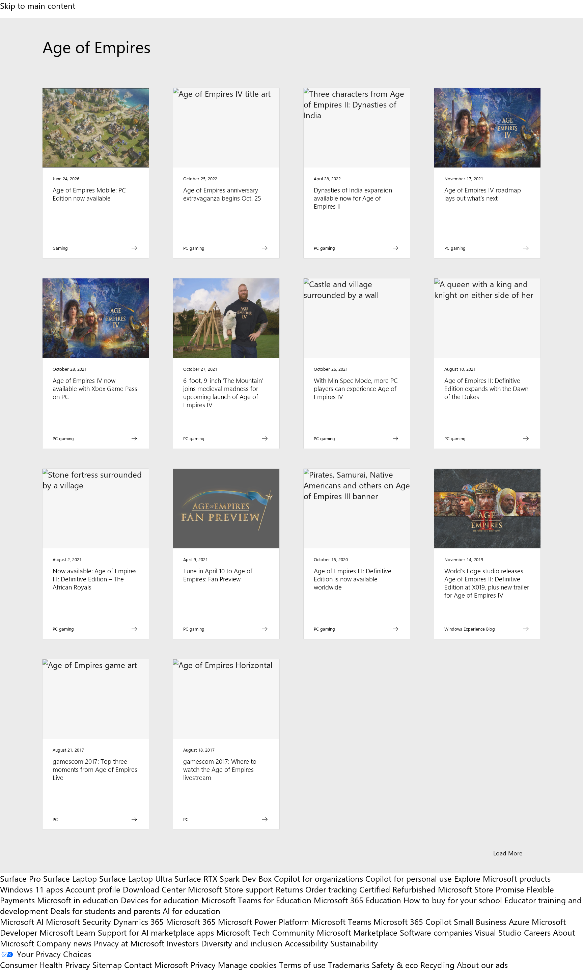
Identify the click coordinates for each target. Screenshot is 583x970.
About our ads (482, 964)
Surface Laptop (70, 878)
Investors (183, 943)
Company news (63, 943)
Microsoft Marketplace (357, 932)
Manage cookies (247, 964)
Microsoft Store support (230, 889)
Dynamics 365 (138, 921)
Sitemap (107, 964)
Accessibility (306, 943)
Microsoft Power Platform (263, 921)
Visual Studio (498, 932)
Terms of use (302, 964)
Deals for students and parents (105, 910)
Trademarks (348, 964)
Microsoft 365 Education (357, 900)
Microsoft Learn (67, 932)
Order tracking (331, 889)
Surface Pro (20, 878)
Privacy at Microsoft (129, 943)
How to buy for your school (453, 900)
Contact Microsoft (156, 964)
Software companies (436, 932)
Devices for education (160, 900)
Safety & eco (395, 964)
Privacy (204, 964)
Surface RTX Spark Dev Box (223, 878)
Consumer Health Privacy (45, 964)
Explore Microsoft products (502, 878)
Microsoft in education (77, 900)
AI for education (191, 910)
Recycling (437, 964)
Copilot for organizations (318, 878)
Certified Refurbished (397, 889)
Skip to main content (37, 5)
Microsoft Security (78, 921)
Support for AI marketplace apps (156, 932)
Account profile (92, 889)
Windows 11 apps (31, 889)
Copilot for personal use (408, 878)
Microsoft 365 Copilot (412, 921)
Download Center (154, 889)
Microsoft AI (22, 921)
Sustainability (354, 943)
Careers (537, 932)
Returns (289, 889)
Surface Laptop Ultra (135, 878)
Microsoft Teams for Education (256, 900)
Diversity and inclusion (241, 943)
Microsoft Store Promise (481, 889)
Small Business (480, 921)
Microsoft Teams (341, 921)
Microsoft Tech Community (265, 932)
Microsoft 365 (191, 921)
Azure (519, 921)
